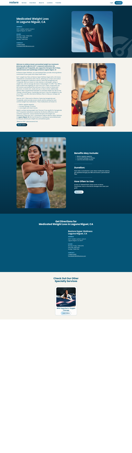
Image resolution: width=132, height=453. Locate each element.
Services (24, 3)
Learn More (66, 313)
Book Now (79, 192)
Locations (50, 3)
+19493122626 (20, 44)
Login (111, 3)
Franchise (58, 3)
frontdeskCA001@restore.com (25, 46)
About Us (41, 3)
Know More (32, 3)
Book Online (22, 125)
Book (118, 2)
